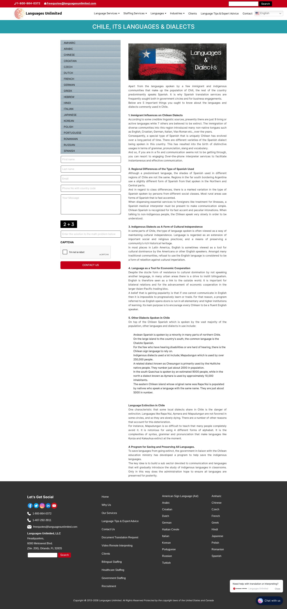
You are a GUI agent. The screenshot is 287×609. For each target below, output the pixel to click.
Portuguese (169, 549)
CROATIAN (70, 61)
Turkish (166, 562)
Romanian (218, 549)
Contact (247, 13)
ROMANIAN (71, 139)
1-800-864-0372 (42, 513)
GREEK (68, 90)
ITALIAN (68, 108)
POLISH (68, 126)
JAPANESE (70, 114)
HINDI (67, 103)
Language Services (105, 13)
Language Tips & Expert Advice (220, 13)
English (264, 13)
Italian (165, 536)
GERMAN (69, 84)
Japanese (217, 536)
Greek (215, 522)
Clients (192, 13)
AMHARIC (69, 42)
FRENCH (69, 78)
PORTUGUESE (72, 132)
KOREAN (69, 120)
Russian (167, 556)
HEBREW (69, 97)
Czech (215, 509)
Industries (176, 13)
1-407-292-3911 (42, 520)
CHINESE (69, 54)
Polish (215, 542)
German (167, 522)
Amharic (216, 496)
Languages (157, 13)
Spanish (216, 556)
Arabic (166, 502)
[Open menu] (119, 13)
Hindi (215, 529)
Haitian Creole (170, 529)
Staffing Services (133, 13)
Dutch (165, 516)
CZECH (68, 67)
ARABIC (68, 48)
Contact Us (90, 265)
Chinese (217, 502)
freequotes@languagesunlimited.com (71, 3)
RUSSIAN (69, 144)
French (216, 516)
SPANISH (69, 150)
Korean (166, 542)
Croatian (167, 509)
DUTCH (68, 72)
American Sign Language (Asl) (180, 496)
